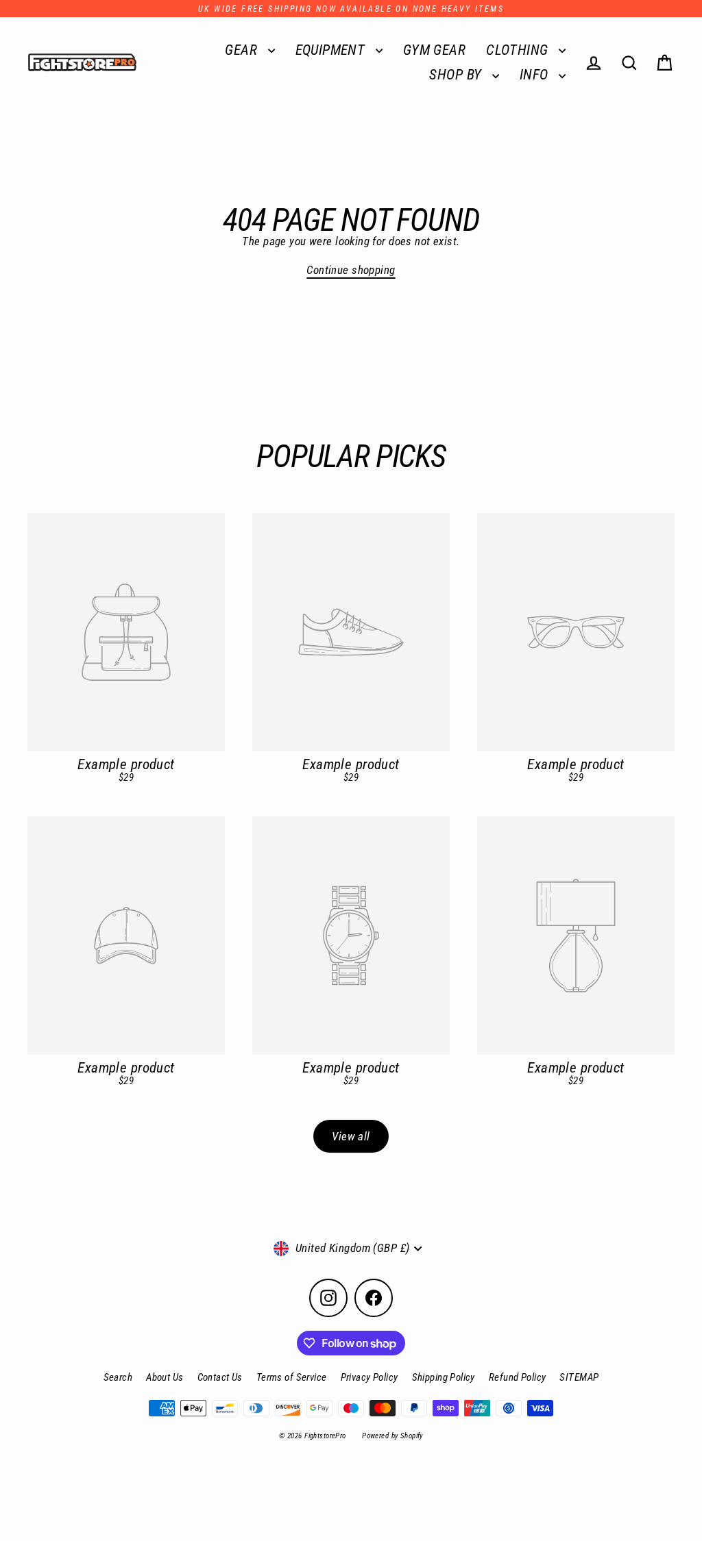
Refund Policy (517, 1377)
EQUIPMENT (332, 50)
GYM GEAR (434, 50)
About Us (164, 1377)
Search (118, 1377)
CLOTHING (519, 50)
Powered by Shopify (392, 1435)
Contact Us (220, 1377)
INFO (536, 74)
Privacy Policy (369, 1377)
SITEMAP (578, 1377)
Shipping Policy (443, 1377)
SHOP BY (457, 74)
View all (351, 1136)
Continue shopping (350, 270)
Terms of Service (291, 1377)
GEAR (243, 50)
